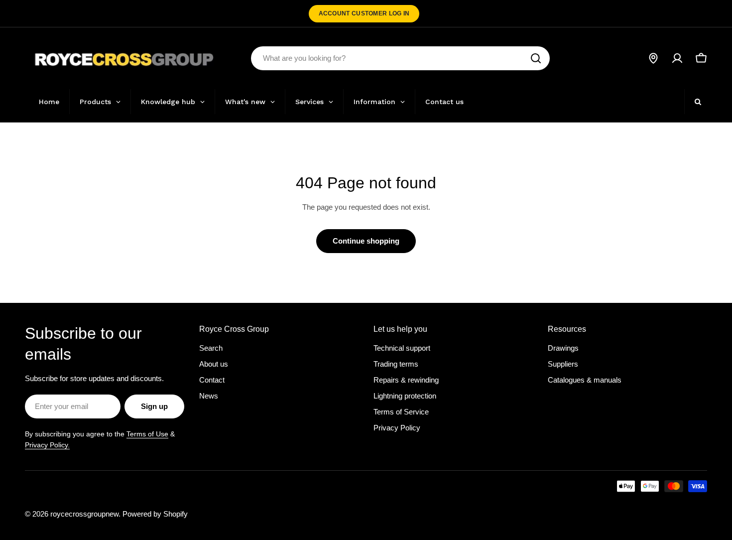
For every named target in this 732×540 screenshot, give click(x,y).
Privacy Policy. (47, 445)
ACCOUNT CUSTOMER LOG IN (364, 13)
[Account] (677, 58)
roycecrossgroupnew (84, 514)
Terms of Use (147, 434)
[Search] (536, 58)
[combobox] (400, 58)
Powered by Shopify (155, 514)
